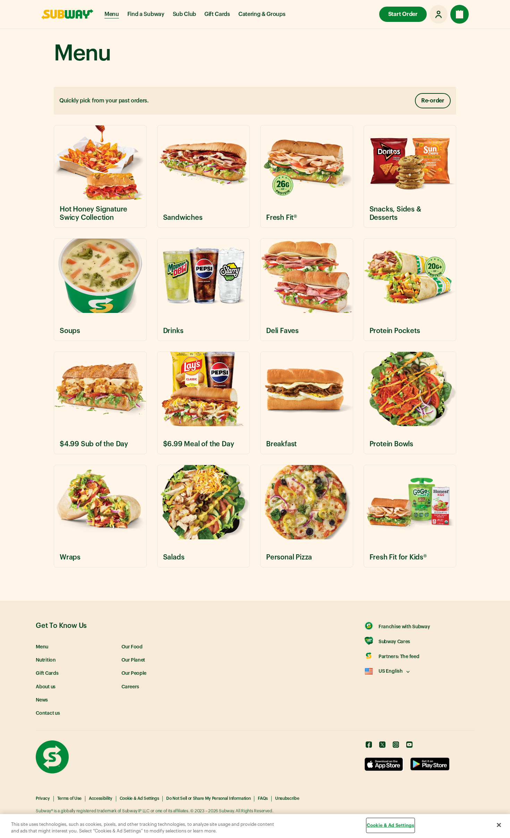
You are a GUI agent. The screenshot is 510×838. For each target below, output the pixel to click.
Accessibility (100, 798)
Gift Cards (217, 14)
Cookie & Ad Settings (139, 798)
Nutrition (46, 660)
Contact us (48, 713)
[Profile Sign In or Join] (439, 14)
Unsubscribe (287, 798)
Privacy (43, 798)
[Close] (499, 825)
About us (46, 686)
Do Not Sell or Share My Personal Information (208, 798)
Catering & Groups (262, 14)
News (42, 700)
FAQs (263, 798)
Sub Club (184, 14)
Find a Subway (145, 14)
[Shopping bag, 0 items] (459, 14)
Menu (111, 14)
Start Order (403, 14)
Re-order (432, 100)
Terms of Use (69, 798)
